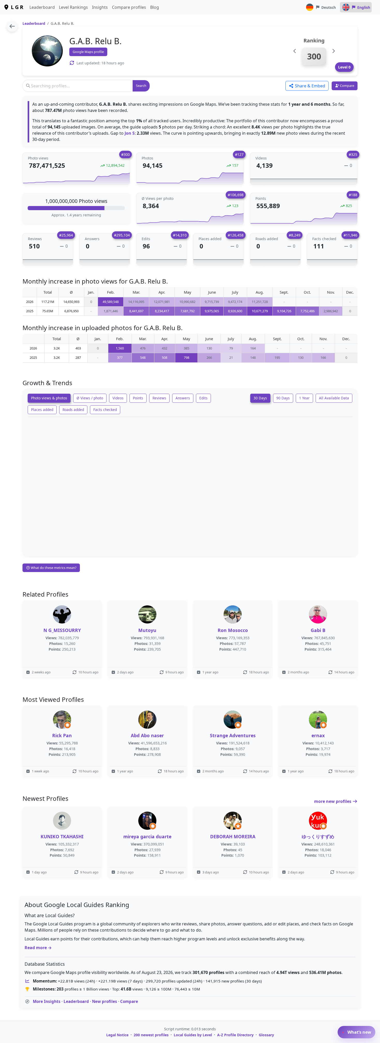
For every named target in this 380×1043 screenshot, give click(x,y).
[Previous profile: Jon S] (294, 51)
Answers (183, 397)
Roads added (73, 409)
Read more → (38, 947)
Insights (100, 7)
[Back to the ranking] (12, 26)
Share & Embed (309, 86)
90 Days (283, 397)
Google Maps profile (88, 51)
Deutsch (328, 7)
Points (138, 397)
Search (141, 85)
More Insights (46, 1001)
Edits (203, 397)
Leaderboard (42, 7)
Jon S (130, 133)
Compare (129, 1001)
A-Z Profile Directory (235, 1034)
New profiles (104, 1001)
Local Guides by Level (193, 1034)
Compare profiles (129, 7)
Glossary (266, 1034)
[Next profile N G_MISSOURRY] (333, 51)
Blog (154, 7)
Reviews (159, 397)
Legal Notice (117, 1034)
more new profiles (333, 801)
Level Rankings (73, 7)
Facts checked (105, 409)
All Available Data (334, 397)
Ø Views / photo (90, 397)
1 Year (304, 397)
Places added (42, 409)
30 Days (260, 397)
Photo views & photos (49, 397)
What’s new (358, 1032)
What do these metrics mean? (53, 567)
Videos (118, 397)
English (363, 7)
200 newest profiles (151, 1034)
